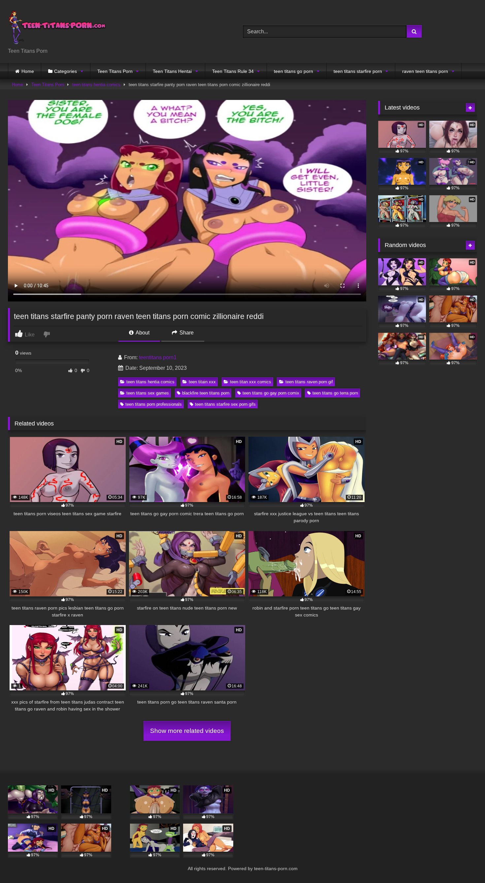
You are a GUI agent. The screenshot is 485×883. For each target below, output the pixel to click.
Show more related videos (187, 730)
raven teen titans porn (425, 71)
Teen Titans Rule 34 (233, 71)
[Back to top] (464, 863)
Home (27, 71)
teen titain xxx (202, 381)
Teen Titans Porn (115, 71)
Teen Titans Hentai (172, 71)
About (142, 332)
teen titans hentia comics (96, 84)
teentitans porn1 (158, 357)
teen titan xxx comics (250, 381)
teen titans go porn (293, 71)
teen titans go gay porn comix (270, 393)
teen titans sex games (147, 393)
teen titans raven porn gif (309, 381)
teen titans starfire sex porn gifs (225, 404)
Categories (65, 71)
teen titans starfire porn (358, 71)
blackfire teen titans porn (205, 393)
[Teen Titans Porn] (57, 26)
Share (186, 332)
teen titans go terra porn (335, 393)
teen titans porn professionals (153, 404)
